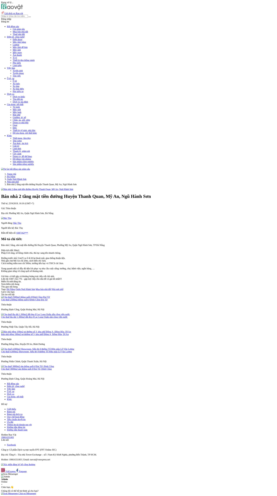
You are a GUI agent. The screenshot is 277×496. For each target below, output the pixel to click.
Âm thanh (17, 55)
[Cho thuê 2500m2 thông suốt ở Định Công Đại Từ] (25, 297)
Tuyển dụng (18, 73)
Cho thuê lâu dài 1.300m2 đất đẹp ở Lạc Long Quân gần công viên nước (34, 317)
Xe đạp (16, 86)
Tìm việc (17, 76)
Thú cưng (17, 141)
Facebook (11, 445)
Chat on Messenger (27, 493)
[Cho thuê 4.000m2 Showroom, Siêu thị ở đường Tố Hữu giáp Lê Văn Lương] (37, 349)
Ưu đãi (10, 422)
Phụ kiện (17, 63)
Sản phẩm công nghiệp (23, 161)
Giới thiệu (11, 409)
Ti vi (15, 57)
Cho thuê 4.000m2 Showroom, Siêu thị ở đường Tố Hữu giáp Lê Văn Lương (36, 351)
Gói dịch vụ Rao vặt (13, 13)
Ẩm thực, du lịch (20, 143)
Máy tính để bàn (20, 47)
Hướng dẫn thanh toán (17, 430)
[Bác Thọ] (6, 218)
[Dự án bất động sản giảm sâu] (15, 169)
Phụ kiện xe (18, 91)
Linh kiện (17, 65)
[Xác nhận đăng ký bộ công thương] (18, 464)
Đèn (15, 128)
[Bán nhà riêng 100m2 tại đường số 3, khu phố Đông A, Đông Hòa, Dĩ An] (36, 331)
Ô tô (15, 81)
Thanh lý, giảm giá (21, 151)
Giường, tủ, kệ (19, 117)
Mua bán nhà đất (20, 31)
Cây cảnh (17, 154)
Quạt (15, 125)
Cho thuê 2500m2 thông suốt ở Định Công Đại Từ (24, 299)
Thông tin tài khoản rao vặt (19, 424)
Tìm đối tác (18, 99)
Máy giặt (17, 109)
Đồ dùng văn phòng (22, 159)
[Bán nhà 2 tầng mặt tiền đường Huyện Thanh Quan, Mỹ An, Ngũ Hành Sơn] (37, 189)
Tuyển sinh (18, 70)
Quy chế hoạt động (15, 417)
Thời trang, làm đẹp (22, 138)
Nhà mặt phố (13, 182)
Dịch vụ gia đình (20, 102)
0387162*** (22, 233)
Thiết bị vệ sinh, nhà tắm (24, 130)
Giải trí (16, 146)
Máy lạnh (17, 112)
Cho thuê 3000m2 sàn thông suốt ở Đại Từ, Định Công (26, 369)
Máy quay (17, 52)
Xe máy (16, 83)
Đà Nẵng (11, 176)
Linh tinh (17, 148)
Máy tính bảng (19, 42)
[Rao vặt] (12, 9)
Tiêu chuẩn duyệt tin (16, 419)
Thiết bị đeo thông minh (24, 60)
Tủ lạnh (16, 107)
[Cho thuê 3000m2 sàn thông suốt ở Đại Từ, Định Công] (27, 366)
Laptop (16, 44)
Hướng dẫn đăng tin (16, 427)
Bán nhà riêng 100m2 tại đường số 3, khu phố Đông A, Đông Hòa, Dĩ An (35, 334)
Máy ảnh (17, 50)
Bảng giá (11, 411)
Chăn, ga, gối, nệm (21, 120)
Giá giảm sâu (19, 29)
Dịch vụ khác (19, 96)
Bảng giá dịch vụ (15, 414)
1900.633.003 (7, 437)
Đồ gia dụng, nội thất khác (25, 133)
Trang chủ (11, 174)
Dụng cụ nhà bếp (20, 122)
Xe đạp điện (18, 89)
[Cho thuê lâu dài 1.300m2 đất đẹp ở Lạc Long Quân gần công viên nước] (35, 314)
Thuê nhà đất (19, 34)
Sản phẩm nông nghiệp (23, 164)
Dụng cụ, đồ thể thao (22, 156)
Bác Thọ (17, 223)
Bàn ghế (16, 115)
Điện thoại (17, 39)
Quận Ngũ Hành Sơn (16, 179)
